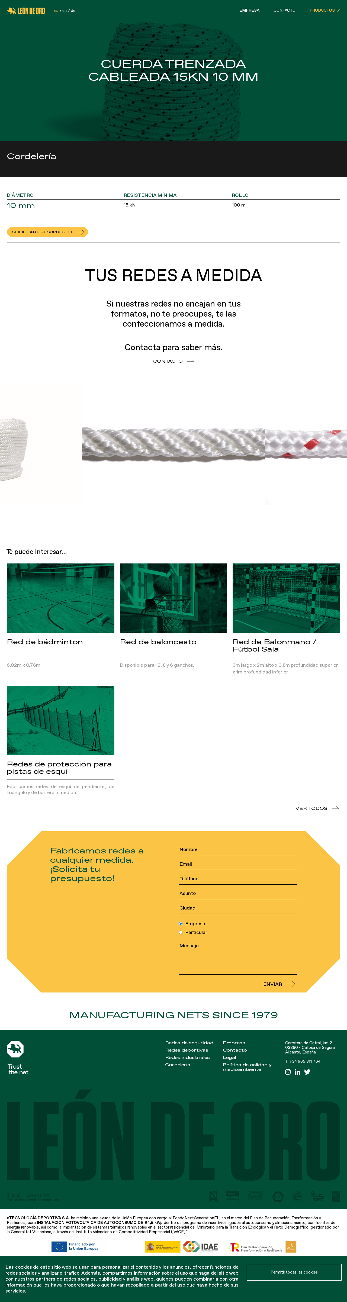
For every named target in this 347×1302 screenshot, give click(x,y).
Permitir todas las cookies (294, 1272)
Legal (229, 1057)
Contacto (284, 10)
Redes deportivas (186, 1050)
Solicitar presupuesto (42, 232)
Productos (322, 10)
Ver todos (311, 808)
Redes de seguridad (189, 1042)
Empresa (249, 10)
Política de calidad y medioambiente (247, 1067)
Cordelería (177, 1064)
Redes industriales (187, 1057)
